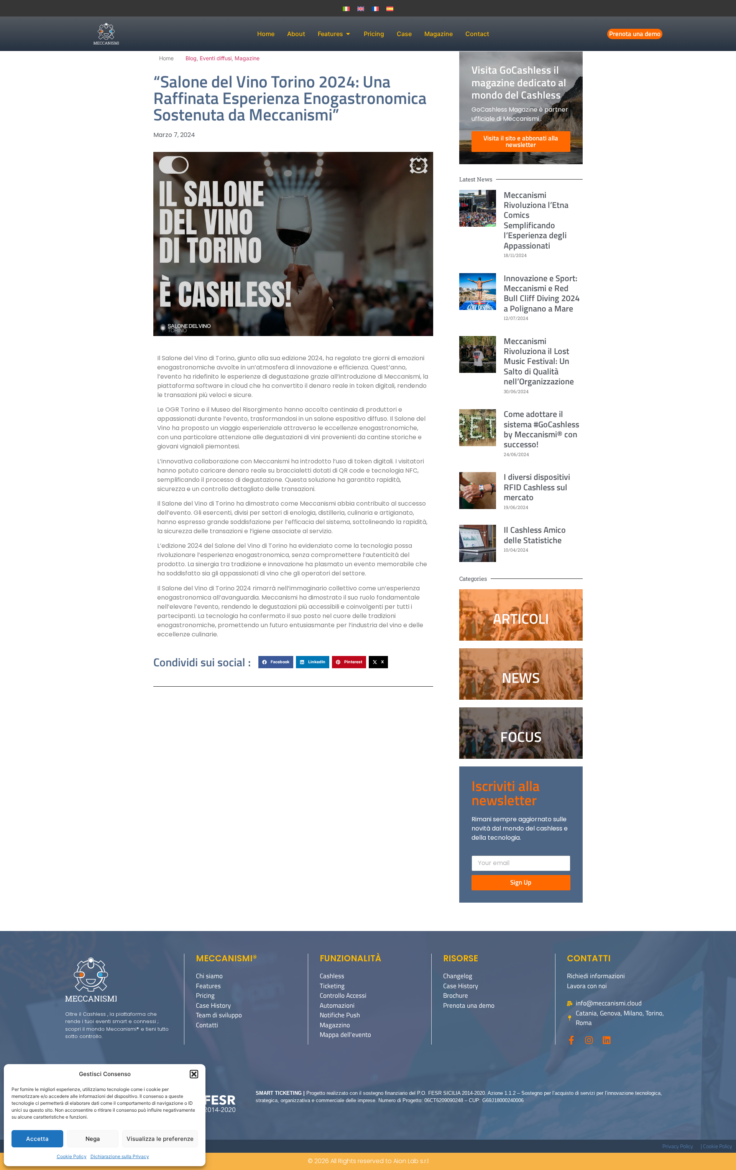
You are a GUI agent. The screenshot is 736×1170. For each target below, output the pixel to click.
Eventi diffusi (216, 58)
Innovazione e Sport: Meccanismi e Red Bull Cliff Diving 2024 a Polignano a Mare (542, 293)
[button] (194, 1074)
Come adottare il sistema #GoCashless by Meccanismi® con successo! (541, 429)
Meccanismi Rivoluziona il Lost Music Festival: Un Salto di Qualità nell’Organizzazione (539, 361)
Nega (92, 1138)
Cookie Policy (72, 1156)
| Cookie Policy (716, 1146)
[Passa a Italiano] (346, 8)
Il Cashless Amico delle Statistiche (535, 534)
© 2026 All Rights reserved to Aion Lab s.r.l (368, 1161)
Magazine (247, 58)
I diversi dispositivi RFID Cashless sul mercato (537, 487)
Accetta (37, 1138)
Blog (191, 58)
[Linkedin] (606, 1040)
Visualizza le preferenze (160, 1138)
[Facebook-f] (571, 1040)
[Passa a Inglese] (360, 8)
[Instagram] (589, 1040)
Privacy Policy (677, 1146)
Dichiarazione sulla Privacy (119, 1156)
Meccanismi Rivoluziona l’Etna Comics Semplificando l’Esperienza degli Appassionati (536, 220)
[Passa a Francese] (375, 8)
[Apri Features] (348, 33)
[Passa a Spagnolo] (390, 8)
